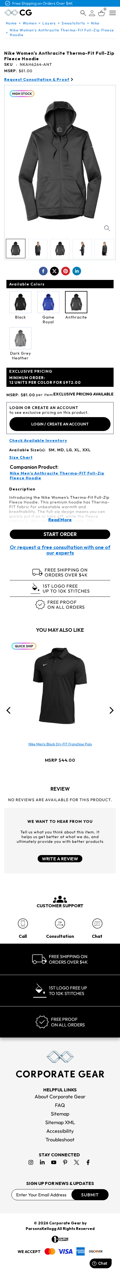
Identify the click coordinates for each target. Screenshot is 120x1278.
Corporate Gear (65, 1223)
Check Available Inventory (38, 440)
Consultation (60, 936)
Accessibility (60, 1131)
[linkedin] (76, 271)
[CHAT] (97, 923)
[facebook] (43, 271)
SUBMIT (90, 1194)
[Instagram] (30, 1162)
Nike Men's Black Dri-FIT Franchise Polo (60, 744)
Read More (60, 519)
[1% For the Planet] (60, 1239)
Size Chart (21, 457)
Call (23, 936)
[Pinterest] (65, 1162)
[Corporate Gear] (60, 1064)
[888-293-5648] (23, 923)
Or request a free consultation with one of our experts (60, 550)
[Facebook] (88, 1162)
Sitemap (60, 1114)
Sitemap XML (60, 1122)
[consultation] (60, 923)
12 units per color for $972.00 (45, 380)
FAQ (60, 1105)
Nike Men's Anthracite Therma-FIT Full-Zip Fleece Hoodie (57, 475)
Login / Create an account (60, 424)
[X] (76, 1162)
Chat (97, 936)
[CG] (18, 12)
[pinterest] (65, 271)
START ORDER (60, 534)
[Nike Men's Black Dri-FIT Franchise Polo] (60, 686)
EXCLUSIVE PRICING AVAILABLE (83, 394)
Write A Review (60, 858)
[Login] (92, 13)
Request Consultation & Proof (36, 79)
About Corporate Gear (60, 1096)
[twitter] (54, 271)
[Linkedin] (42, 1162)
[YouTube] (53, 1162)
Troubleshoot (60, 1139)
